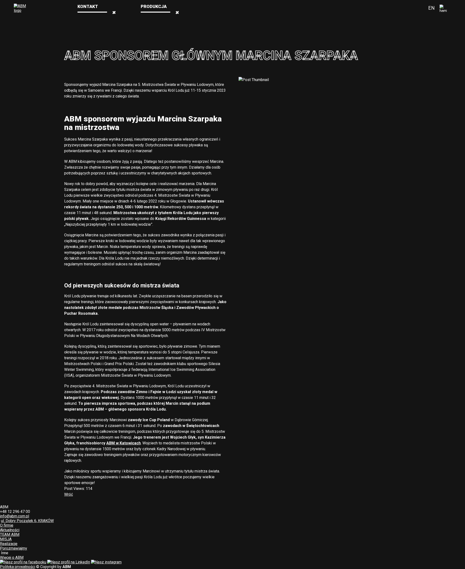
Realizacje (8, 543)
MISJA (6, 539)
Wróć (68, 494)
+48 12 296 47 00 (15, 511)
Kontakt (88, 6)
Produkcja (154, 6)
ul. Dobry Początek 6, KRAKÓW (27, 520)
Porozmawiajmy (13, 548)
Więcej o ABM (11, 557)
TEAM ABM (9, 534)
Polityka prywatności (17, 566)
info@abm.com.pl (14, 516)
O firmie (441, 8)
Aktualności (9, 530)
